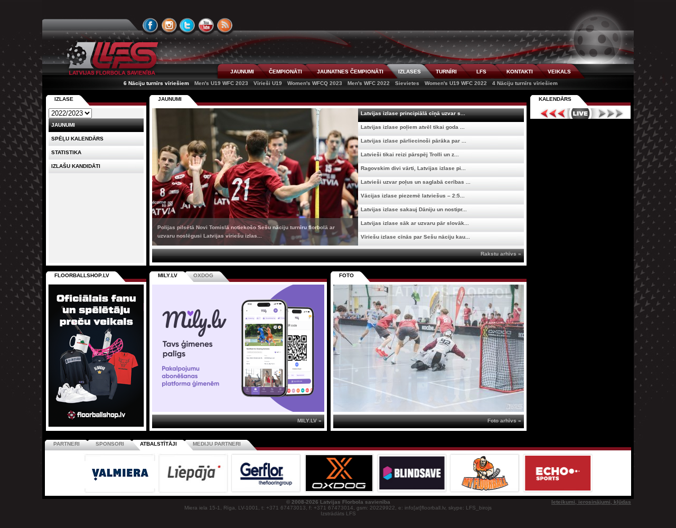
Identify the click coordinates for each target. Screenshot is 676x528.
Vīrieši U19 (267, 83)
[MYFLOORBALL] (485, 491)
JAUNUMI (242, 71)
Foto (346, 275)
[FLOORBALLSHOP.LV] (96, 427)
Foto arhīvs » (504, 420)
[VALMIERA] (120, 491)
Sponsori (110, 444)
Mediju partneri (217, 444)
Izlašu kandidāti (75, 166)
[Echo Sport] (557, 491)
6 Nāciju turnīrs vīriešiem (156, 83)
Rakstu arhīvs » (501, 254)
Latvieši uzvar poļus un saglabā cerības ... (416, 182)
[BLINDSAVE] (412, 491)
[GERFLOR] (266, 491)
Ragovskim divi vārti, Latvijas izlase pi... (413, 168)
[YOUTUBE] (206, 25)
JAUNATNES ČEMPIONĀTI (350, 71)
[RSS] (225, 25)
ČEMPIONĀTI (285, 71)
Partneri (66, 444)
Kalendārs (555, 99)
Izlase (63, 99)
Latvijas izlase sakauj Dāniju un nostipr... (414, 209)
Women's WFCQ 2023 (314, 83)
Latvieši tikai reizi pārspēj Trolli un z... (410, 154)
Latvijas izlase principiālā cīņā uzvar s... (413, 113)
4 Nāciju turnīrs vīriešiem (525, 83)
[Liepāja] (193, 491)
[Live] (580, 113)
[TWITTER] (187, 25)
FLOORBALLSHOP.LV (81, 275)
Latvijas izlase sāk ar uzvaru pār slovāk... (415, 223)
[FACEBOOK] (150, 25)
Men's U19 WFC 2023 (221, 83)
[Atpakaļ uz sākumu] (111, 58)
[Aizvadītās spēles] (550, 113)
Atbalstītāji (158, 444)
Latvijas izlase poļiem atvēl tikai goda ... (413, 127)
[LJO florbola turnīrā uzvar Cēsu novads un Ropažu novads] (428, 348)
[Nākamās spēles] (611, 113)
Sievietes (407, 83)
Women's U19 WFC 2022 (456, 83)
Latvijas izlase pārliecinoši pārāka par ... (413, 141)
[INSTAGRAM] (169, 25)
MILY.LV (167, 275)
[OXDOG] (339, 491)
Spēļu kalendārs (77, 139)
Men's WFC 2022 (369, 83)
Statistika (66, 152)
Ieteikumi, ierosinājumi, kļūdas (591, 502)
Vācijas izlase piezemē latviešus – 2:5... (413, 196)
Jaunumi (170, 99)
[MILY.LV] (238, 410)
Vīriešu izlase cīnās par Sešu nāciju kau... (415, 237)
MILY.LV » (309, 420)
